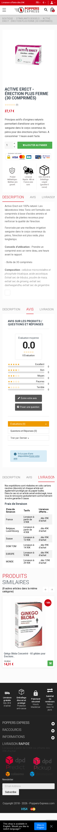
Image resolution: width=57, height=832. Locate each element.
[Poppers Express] (27, 10)
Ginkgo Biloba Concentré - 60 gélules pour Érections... (24, 655)
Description (13, 197)
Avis (33, 197)
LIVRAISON (49, 197)
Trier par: (14, 438)
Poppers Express (15, 723)
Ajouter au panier (36, 145)
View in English (40, 826)
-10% (48, 602)
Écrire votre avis (28, 398)
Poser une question (29, 407)
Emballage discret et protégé (21, 700)
